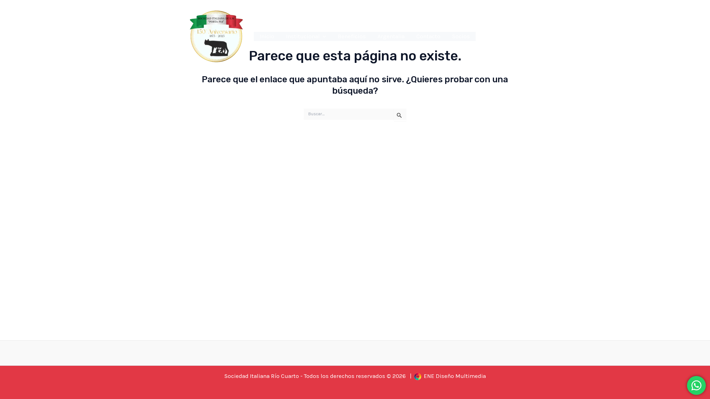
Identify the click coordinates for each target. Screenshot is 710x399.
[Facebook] (508, 37)
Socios (461, 36)
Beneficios (352, 36)
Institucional (303, 36)
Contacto (428, 36)
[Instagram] (497, 37)
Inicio (267, 36)
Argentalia (391, 36)
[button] (323, 36)
